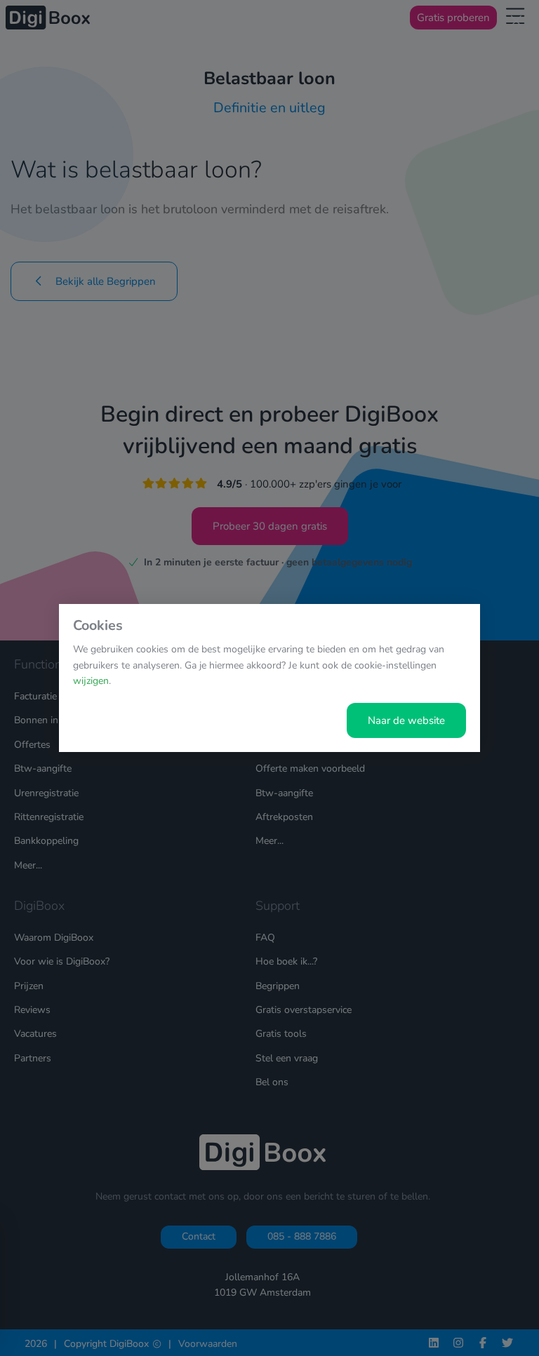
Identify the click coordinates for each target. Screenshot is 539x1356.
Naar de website (406, 720)
